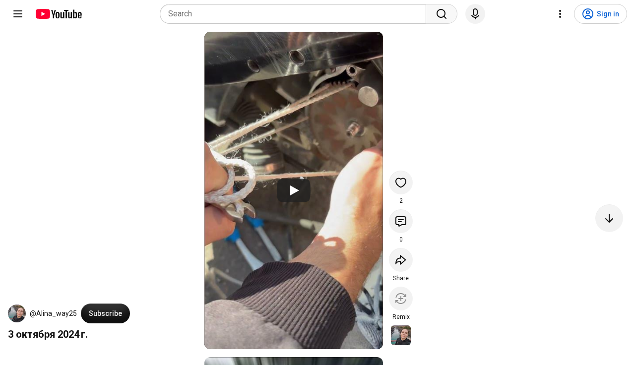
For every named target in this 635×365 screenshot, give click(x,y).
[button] (17, 313)
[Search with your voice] (475, 14)
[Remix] (401, 298)
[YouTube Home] (58, 14)
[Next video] (609, 218)
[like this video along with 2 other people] (401, 182)
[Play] (294, 190)
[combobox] (296, 14)
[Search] (441, 14)
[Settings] (560, 14)
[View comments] (401, 221)
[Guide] (18, 14)
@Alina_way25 (53, 313)
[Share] (401, 260)
